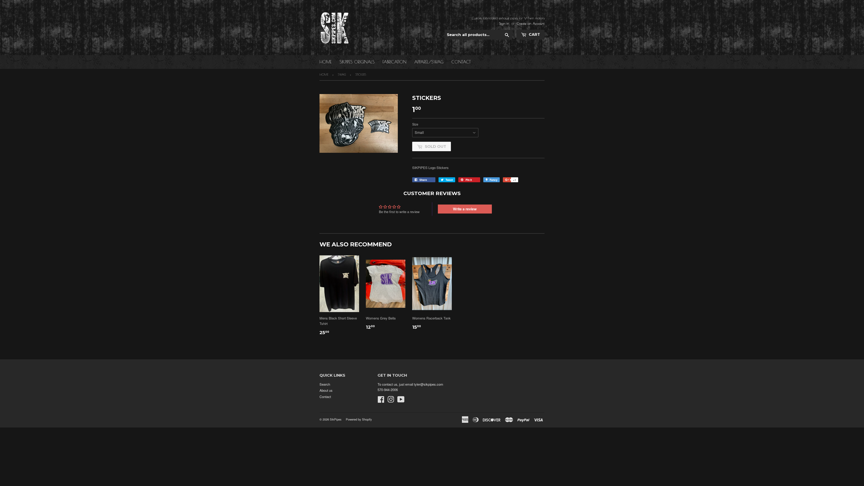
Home (326, 61)
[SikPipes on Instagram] (390, 400)
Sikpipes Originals (357, 61)
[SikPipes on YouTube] (401, 400)
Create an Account (530, 23)
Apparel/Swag (428, 61)
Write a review (465, 209)
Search (325, 384)
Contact (461, 61)
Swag (342, 74)
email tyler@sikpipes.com (424, 384)
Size (415, 124)
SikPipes (336, 419)
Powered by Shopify (359, 419)
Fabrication (394, 61)
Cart (534, 34)
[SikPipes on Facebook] (381, 400)
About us (326, 390)
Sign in (504, 23)
